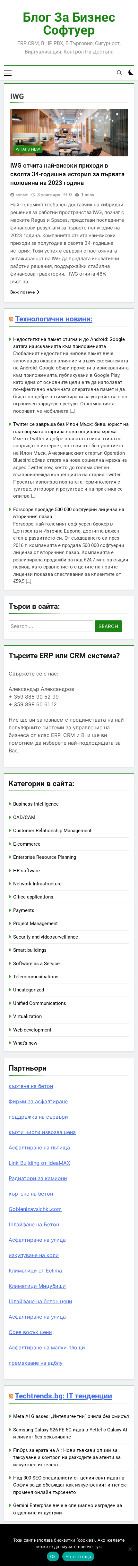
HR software (26, 871)
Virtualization (27, 1016)
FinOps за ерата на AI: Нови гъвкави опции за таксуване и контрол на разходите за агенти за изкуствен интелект (67, 1457)
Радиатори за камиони (38, 1178)
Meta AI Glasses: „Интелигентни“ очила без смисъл (71, 1416)
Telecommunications (35, 977)
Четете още (78, 1556)
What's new (28, 149)
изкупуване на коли (34, 1255)
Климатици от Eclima (35, 1270)
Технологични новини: (53, 318)
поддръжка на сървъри (38, 1117)
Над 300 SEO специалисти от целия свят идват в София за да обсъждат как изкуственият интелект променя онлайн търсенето (70, 1485)
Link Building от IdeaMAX (39, 1163)
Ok (53, 1556)
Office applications (33, 897)
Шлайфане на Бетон (34, 1224)
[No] (130, 1549)
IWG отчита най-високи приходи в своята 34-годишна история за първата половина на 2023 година (67, 174)
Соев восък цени (30, 1332)
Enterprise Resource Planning (44, 857)
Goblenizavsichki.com (35, 1209)
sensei (22, 194)
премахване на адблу (36, 1363)
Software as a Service (36, 963)
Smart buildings (30, 950)
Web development (32, 1030)
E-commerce (26, 844)
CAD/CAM (24, 817)
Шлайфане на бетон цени (40, 1301)
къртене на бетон (31, 1086)
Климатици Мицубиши (37, 1286)
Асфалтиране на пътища (39, 1147)
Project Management (35, 923)
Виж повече (22, 292)
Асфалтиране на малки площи (47, 1347)
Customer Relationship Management (52, 830)
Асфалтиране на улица (37, 1240)
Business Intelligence (36, 804)
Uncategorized (28, 990)
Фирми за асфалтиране (38, 1101)
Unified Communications (39, 1003)
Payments (23, 910)
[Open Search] (119, 72)
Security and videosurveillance (45, 937)
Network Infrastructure (37, 884)
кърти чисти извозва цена (42, 1132)
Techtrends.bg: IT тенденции (63, 1395)
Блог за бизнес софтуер (69, 24)
